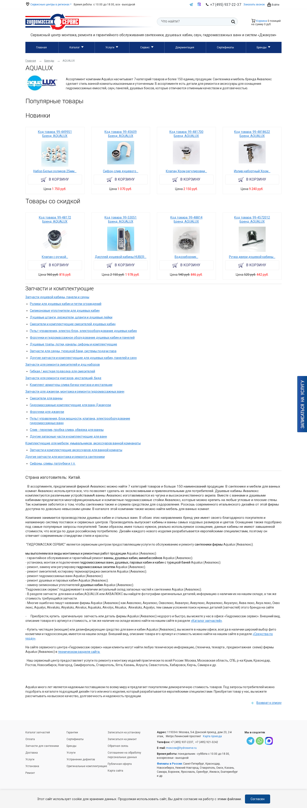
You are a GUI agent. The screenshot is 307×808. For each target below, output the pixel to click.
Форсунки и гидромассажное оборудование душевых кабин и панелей (82, 337)
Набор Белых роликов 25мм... (54, 171)
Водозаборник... (186, 257)
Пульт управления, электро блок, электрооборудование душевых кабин (83, 331)
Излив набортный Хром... (252, 171)
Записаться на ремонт (122, 739)
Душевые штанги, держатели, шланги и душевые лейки (71, 317)
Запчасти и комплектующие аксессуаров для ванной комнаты (76, 450)
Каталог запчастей (37, 732)
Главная (41, 47)
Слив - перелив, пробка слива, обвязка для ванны (67, 430)
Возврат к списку (269, 703)
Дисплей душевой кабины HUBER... (120, 257)
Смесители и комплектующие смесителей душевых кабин (73, 324)
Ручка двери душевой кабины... (252, 257)
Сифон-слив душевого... (120, 171)
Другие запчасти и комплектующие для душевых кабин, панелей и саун (83, 358)
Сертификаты (225, 47)
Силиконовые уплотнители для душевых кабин (65, 310)
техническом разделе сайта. (79, 652)
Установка (32, 766)
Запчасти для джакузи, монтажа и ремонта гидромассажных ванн (74, 391)
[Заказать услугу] (302, 404)
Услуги (109, 47)
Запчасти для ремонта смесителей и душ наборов (62, 364)
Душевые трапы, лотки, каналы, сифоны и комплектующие (73, 344)
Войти (275, 4)
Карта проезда (212, 736)
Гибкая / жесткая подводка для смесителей (62, 371)
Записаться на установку (124, 732)
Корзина (261, 20)
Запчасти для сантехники (42, 746)
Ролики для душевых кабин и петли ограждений (65, 304)
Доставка (31, 752)
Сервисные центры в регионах (49, 4)
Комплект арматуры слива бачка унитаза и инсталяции (71, 385)
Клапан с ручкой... (55, 257)
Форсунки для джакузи (47, 412)
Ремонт (30, 772)
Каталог (74, 47)
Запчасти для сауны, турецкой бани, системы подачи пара (73, 351)
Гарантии (72, 732)
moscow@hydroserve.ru (181, 748)
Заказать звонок (254, 4)
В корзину (59, 179)
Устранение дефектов (81, 759)
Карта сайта (115, 770)
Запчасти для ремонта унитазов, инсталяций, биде (63, 378)
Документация (184, 47)
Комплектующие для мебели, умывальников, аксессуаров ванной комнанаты (83, 443)
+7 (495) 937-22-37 (225, 4)
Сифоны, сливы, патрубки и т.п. (53, 463)
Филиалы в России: (169, 763)
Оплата (30, 739)
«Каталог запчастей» (206, 620)
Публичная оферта (120, 763)
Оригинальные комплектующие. (87, 766)
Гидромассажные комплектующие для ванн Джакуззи (70, 405)
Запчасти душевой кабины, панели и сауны (57, 297)
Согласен (258, 799)
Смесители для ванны (46, 398)
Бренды (262, 47)
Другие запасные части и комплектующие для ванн (68, 436)
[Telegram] (250, 741)
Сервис (145, 47)
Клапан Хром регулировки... (186, 171)
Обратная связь (118, 746)
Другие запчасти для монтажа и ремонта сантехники (65, 457)
